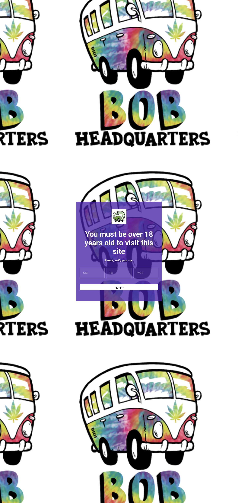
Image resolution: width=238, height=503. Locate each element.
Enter (119, 288)
